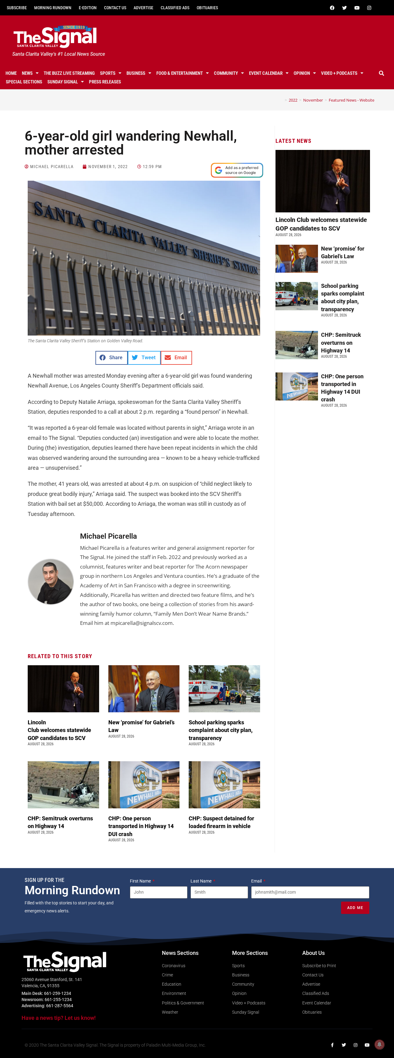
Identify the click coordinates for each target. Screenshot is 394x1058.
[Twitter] (344, 7)
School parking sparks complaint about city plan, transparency (221, 730)
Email (257, 881)
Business (136, 73)
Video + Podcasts (339, 73)
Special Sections (24, 82)
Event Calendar (266, 73)
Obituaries (207, 7)
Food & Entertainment (179, 73)
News (27, 73)
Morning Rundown (52, 7)
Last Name (201, 881)
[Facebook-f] (332, 1045)
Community (226, 73)
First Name (141, 881)
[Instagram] (369, 7)
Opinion (302, 73)
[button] (381, 73)
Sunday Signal (62, 82)
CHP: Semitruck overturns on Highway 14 (341, 342)
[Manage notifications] (379, 1044)
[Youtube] (356, 7)
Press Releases (105, 82)
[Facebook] (332, 7)
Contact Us (115, 7)
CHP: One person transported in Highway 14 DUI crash (141, 826)
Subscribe (17, 7)
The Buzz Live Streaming (69, 73)
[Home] (281, 100)
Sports (107, 73)
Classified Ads (175, 7)
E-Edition (88, 7)
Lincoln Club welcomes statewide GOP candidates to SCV (59, 730)
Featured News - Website (351, 100)
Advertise (143, 7)
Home (11, 73)
